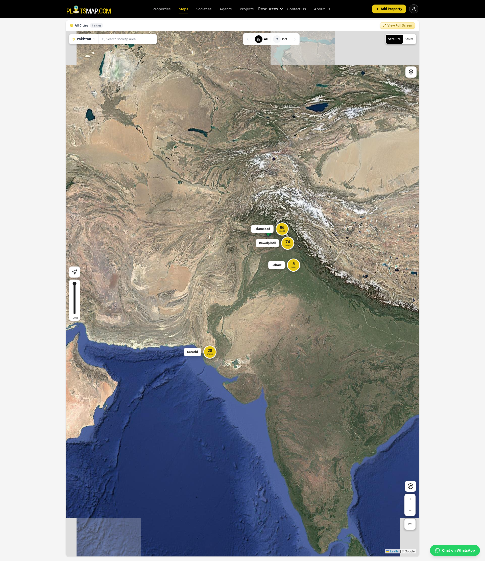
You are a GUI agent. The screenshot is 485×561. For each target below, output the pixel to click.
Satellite (394, 39)
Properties (162, 8)
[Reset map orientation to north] (410, 486)
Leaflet (394, 551)
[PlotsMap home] (89, 9)
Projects (247, 8)
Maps (183, 8)
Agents (226, 8)
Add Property (391, 9)
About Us (322, 8)
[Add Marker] (411, 72)
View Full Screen (399, 25)
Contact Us (296, 8)
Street (409, 39)
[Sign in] (413, 8)
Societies (203, 8)
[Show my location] (74, 272)
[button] (284, 265)
